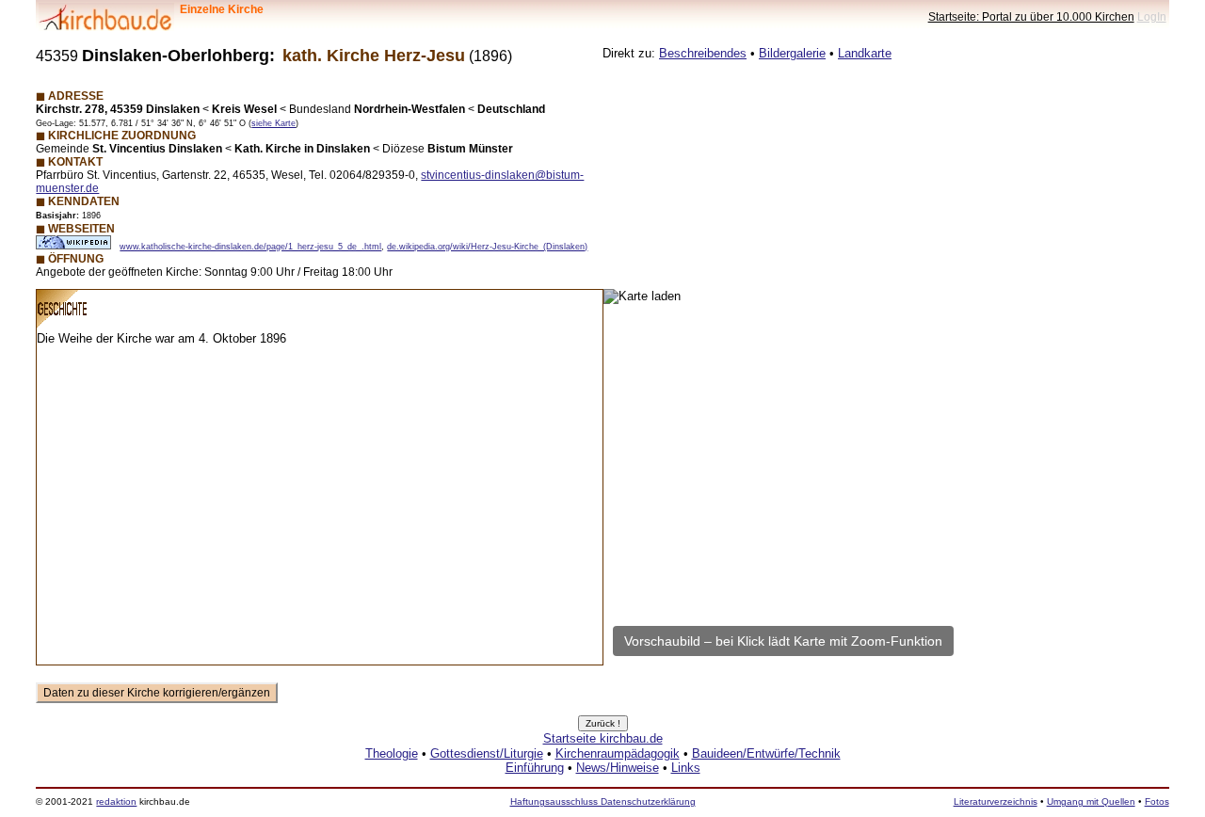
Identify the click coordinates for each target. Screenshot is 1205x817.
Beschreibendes (703, 53)
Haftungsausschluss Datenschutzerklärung (603, 801)
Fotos (1157, 801)
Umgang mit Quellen (1091, 801)
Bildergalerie (792, 53)
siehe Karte (273, 123)
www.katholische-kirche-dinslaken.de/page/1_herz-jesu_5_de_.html (250, 246)
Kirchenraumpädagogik (617, 753)
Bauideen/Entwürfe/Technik (766, 753)
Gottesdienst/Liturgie (486, 753)
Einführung (535, 768)
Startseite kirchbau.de (603, 738)
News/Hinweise (617, 768)
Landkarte (865, 53)
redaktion (116, 801)
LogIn (1151, 16)
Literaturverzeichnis (995, 801)
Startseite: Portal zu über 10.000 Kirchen (1031, 16)
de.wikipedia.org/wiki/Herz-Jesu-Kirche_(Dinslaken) (487, 246)
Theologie (391, 753)
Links (685, 768)
